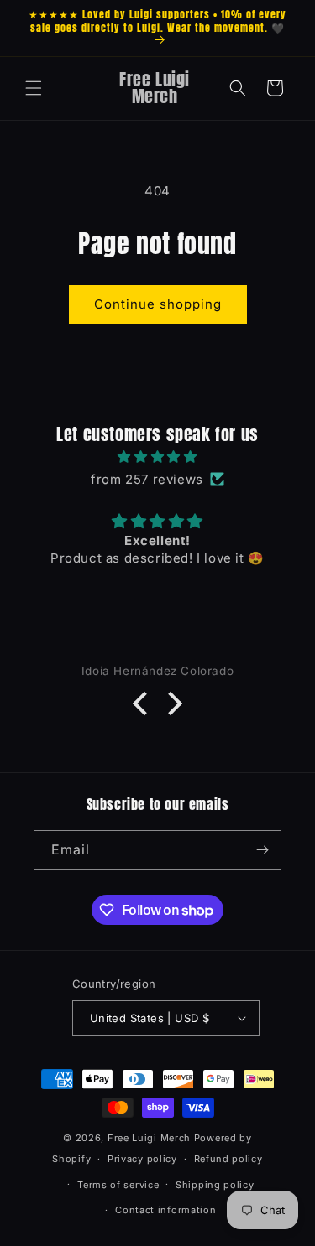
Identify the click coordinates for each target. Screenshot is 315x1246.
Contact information (165, 1210)
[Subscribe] (262, 850)
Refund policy (228, 1159)
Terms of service (118, 1185)
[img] (157, 456)
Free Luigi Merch (151, 1138)
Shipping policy (215, 1185)
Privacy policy (142, 1159)
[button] (33, 88)
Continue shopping (158, 304)
